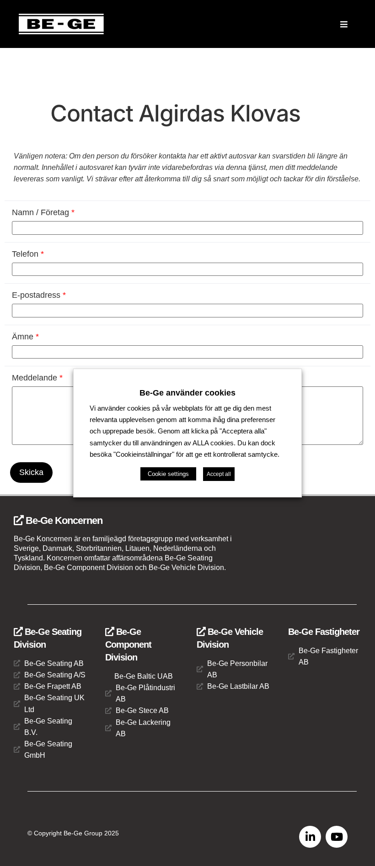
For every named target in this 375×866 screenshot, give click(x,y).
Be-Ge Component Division (128, 644)
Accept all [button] (219, 474)
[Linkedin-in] (310, 837)
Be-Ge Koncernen (62, 520)
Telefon (28, 254)
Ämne (25, 337)
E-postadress (39, 295)
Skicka (31, 472)
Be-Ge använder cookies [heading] (187, 392)
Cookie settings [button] (168, 473)
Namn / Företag (43, 212)
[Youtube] (337, 837)
